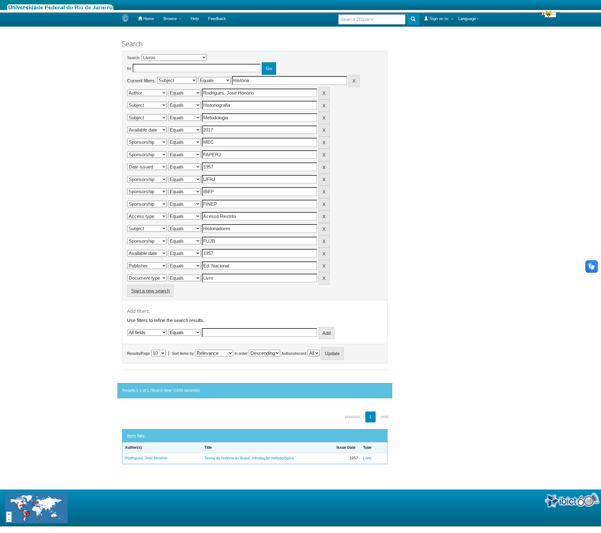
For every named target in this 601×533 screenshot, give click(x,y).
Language (467, 18)
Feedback (217, 18)
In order (241, 353)
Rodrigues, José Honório (146, 458)
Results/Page (138, 353)
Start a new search (150, 290)
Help (195, 18)
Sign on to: (439, 18)
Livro (367, 458)
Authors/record (293, 353)
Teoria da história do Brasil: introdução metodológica (249, 458)
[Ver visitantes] (36, 507)
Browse (170, 18)
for (129, 68)
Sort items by (183, 353)
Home (148, 18)
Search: (133, 58)
